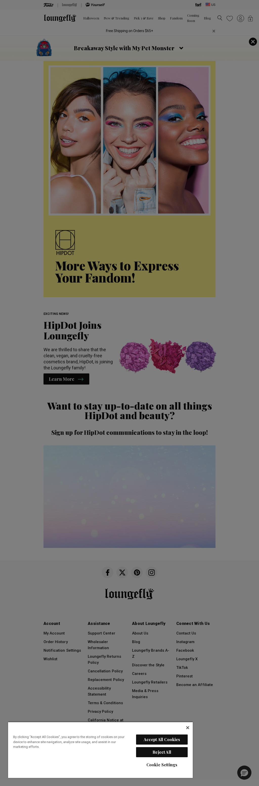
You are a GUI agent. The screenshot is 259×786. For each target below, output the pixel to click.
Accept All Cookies (162, 739)
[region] (100, 750)
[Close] (187, 727)
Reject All (162, 752)
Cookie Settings (161, 764)
